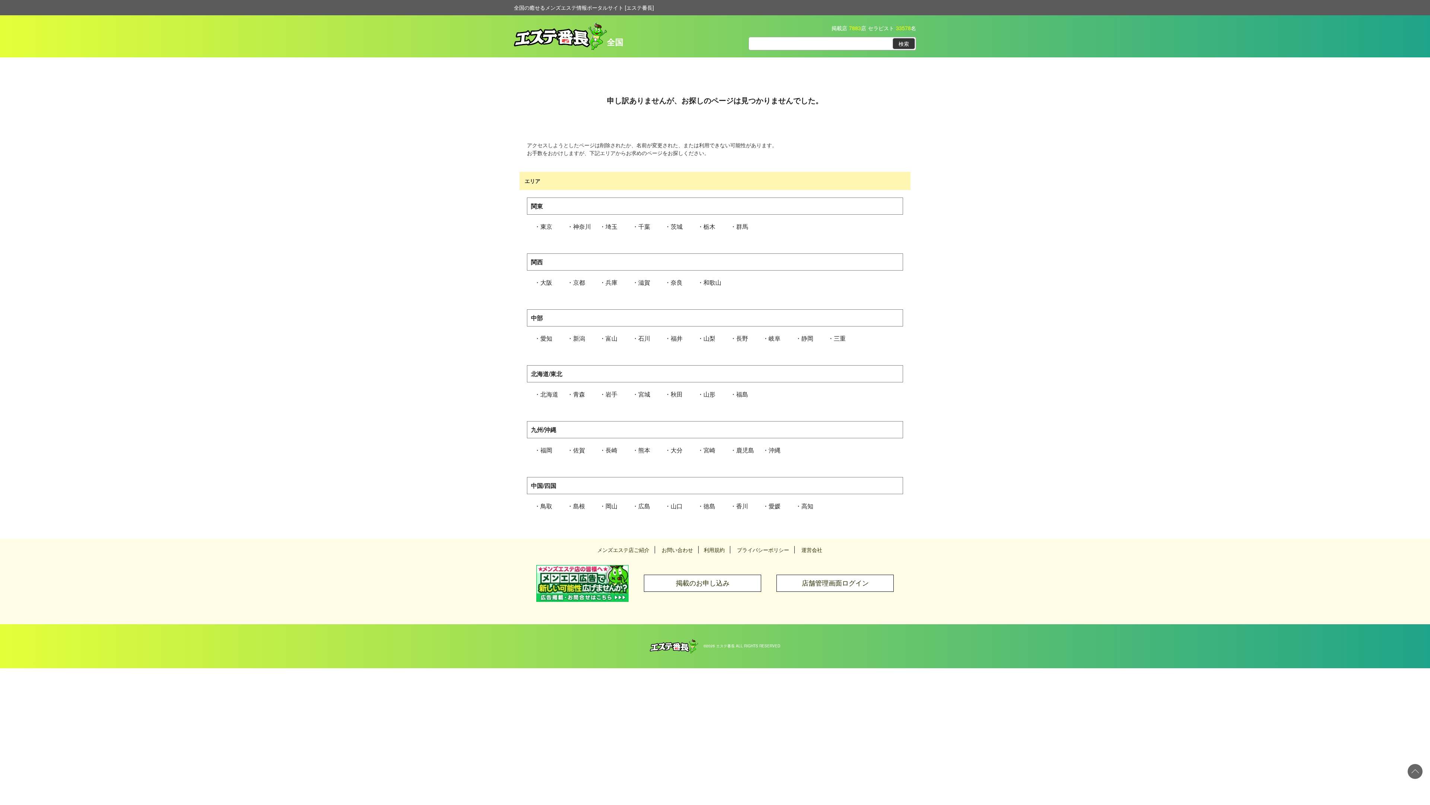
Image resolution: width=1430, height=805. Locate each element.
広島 (644, 506)
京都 (579, 282)
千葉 (644, 226)
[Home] (674, 643)
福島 (742, 394)
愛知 (546, 338)
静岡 (807, 338)
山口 (677, 506)
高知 (807, 506)
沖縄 (775, 450)
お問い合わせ (677, 549)
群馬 (742, 226)
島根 (579, 506)
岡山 (611, 506)
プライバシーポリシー (763, 549)
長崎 (611, 450)
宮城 (644, 394)
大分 (677, 450)
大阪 (546, 282)
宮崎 (709, 450)
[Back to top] (1415, 771)
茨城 (677, 226)
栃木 (709, 226)
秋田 (677, 394)
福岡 (546, 450)
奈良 (677, 282)
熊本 (644, 450)
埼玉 (611, 226)
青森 (579, 394)
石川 (644, 338)
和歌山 (712, 282)
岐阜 (775, 338)
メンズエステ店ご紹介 (623, 549)
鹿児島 (745, 450)
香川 (742, 506)
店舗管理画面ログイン (835, 583)
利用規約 (714, 549)
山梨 (709, 338)
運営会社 (811, 549)
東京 (546, 226)
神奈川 (582, 226)
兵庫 (611, 282)
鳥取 (546, 506)
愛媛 (775, 506)
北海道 (549, 394)
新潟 (579, 338)
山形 (709, 394)
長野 (742, 338)
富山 (611, 338)
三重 (840, 338)
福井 (677, 338)
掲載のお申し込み (703, 583)
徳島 (709, 506)
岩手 (611, 394)
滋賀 (644, 282)
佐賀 (579, 450)
